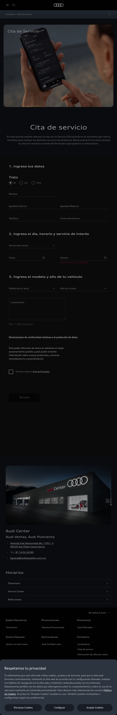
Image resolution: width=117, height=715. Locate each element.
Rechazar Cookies (23, 707)
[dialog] (58, 687)
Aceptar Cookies (94, 707)
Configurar (59, 707)
